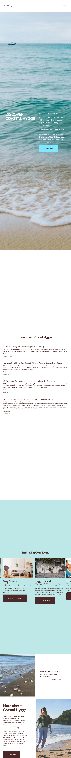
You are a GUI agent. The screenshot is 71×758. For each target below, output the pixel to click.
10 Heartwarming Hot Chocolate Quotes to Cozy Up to (24, 346)
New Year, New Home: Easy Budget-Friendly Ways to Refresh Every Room (32, 363)
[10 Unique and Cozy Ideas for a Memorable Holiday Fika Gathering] (35, 378)
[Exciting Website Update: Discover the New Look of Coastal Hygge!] (35, 396)
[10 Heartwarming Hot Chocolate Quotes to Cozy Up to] (35, 343)
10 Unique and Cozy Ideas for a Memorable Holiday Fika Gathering (29, 381)
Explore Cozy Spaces (15, 598)
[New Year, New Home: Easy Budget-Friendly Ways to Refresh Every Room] (35, 360)
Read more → (6, 354)
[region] (35, 581)
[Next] (64, 568)
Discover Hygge (45, 600)
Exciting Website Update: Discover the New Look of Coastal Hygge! (29, 399)
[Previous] (6, 568)
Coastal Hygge (8, 6)
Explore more (48, 148)
